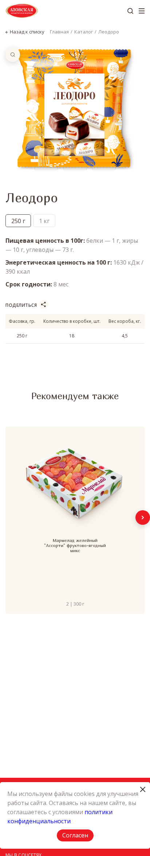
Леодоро (108, 31)
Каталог (83, 31)
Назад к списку (27, 32)
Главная (59, 31)
